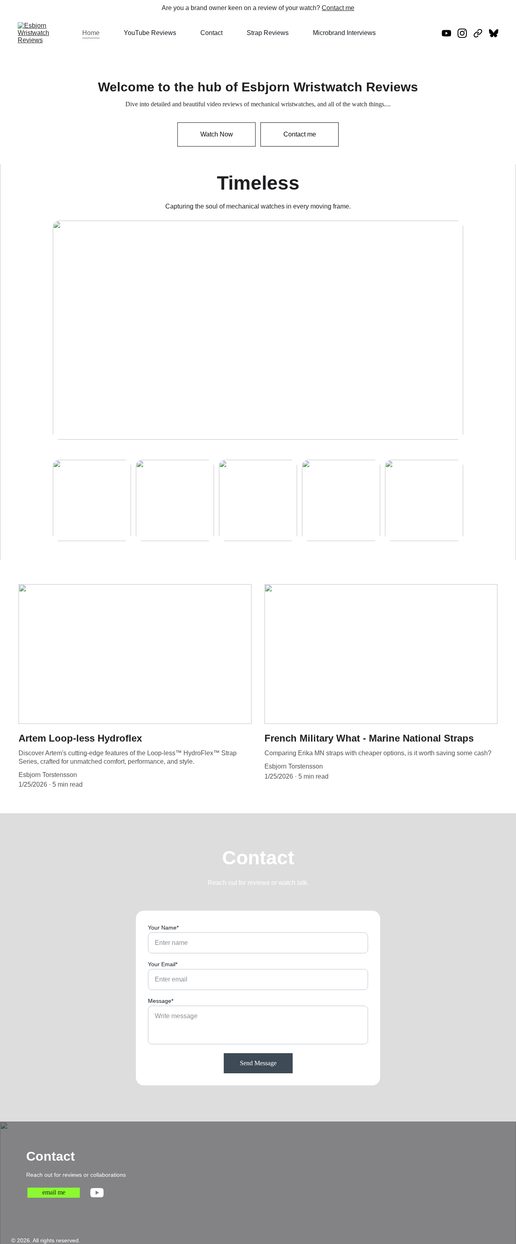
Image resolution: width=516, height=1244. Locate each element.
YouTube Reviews (150, 32)
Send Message (258, 1063)
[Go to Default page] (481, 33)
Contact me (338, 7)
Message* (160, 1001)
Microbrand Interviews (344, 32)
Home (91, 32)
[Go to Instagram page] (465, 33)
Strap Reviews (268, 32)
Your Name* (163, 927)
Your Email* (162, 964)
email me (53, 1192)
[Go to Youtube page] (450, 33)
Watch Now (216, 134)
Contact (211, 32)
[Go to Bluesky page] (493, 33)
